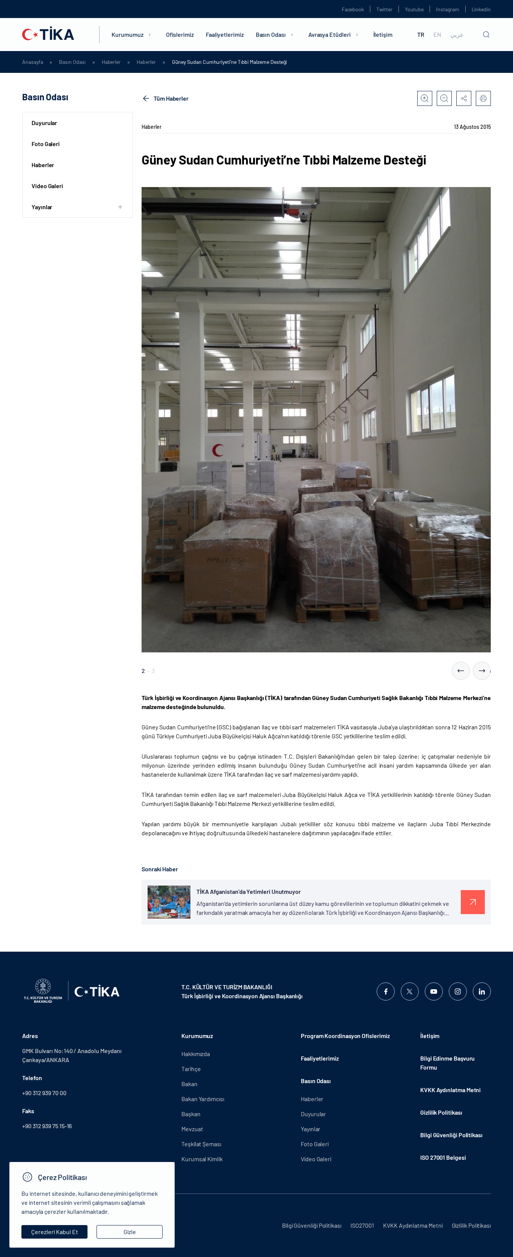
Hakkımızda (195, 1053)
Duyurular (44, 122)
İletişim (382, 34)
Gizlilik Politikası (441, 1112)
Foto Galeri (46, 143)
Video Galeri (47, 185)
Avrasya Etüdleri (329, 34)
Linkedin (481, 9)
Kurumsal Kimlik (202, 1158)
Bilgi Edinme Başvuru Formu (447, 1063)
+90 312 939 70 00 (44, 1092)
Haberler (111, 62)
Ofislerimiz (180, 34)
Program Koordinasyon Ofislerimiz (345, 1035)
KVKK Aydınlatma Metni (450, 1089)
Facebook (353, 9)
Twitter (384, 9)
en (437, 35)
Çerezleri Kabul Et (54, 1231)
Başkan (191, 1113)
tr (420, 35)
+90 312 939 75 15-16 (47, 1125)
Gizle (130, 1231)
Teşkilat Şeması (201, 1143)
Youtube (414, 9)
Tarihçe (191, 1068)
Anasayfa (32, 62)
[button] (461, 671)
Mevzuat (192, 1128)
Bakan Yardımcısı (202, 1098)
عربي (457, 35)
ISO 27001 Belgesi (443, 1157)
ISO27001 (362, 1225)
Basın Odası (271, 34)
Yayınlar (310, 1128)
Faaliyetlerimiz (225, 34)
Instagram (447, 9)
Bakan (189, 1083)
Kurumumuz (127, 34)
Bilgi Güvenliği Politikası (451, 1134)
